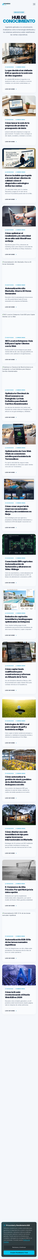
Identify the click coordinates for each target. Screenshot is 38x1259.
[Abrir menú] (34, 4)
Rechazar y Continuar (19, 1247)
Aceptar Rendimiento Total (19, 1252)
